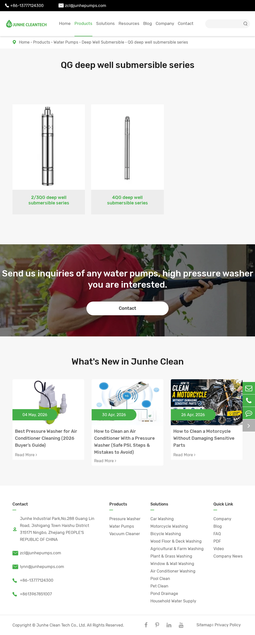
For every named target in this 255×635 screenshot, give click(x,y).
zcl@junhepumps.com (82, 5)
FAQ (217, 533)
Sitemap (204, 625)
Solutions (105, 23)
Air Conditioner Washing (172, 571)
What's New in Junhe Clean (127, 361)
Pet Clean (159, 586)
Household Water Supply (173, 601)
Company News (228, 556)
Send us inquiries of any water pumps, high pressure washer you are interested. (127, 279)
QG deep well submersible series (158, 42)
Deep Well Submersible (103, 42)
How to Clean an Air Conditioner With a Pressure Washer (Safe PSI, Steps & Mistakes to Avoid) (124, 439)
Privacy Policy (228, 625)
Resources (129, 23)
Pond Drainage (164, 593)
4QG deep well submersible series (127, 200)
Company (165, 23)
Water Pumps (66, 42)
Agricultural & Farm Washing (177, 548)
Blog (147, 23)
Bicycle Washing (165, 533)
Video (218, 548)
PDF (217, 541)
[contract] (249, 425)
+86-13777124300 (24, 5)
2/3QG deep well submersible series (48, 200)
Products (83, 23)
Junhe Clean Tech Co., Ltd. (61, 625)
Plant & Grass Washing (171, 556)
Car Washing (162, 518)
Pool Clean (160, 578)
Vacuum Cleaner (124, 533)
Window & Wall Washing (172, 563)
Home (65, 23)
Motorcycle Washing (169, 526)
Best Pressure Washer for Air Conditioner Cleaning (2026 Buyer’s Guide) (46, 438)
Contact (185, 23)
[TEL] (249, 400)
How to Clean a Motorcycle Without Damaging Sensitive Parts (203, 438)
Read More (25, 454)
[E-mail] (249, 388)
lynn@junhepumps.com (38, 566)
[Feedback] (249, 413)
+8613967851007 (32, 594)
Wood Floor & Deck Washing (176, 541)
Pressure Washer (124, 518)
